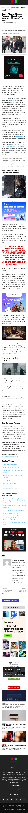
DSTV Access (7, 473)
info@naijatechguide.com (17, 789)
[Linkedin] (17, 28)
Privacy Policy (11, 805)
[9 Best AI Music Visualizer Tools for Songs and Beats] (14, 736)
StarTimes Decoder (9, 486)
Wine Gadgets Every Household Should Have (7, 591)
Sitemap (11, 806)
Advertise (5, 805)
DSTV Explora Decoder (10, 489)
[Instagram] (14, 582)
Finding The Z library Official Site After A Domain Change (14, 725)
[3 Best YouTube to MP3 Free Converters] (14, 695)
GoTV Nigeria (7, 480)
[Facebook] (3, 28)
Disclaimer (5, 806)
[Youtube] (21, 582)
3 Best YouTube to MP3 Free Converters (13, 704)
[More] (21, 28)
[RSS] (16, 799)
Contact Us (22, 806)
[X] (6, 28)
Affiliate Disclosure (20, 805)
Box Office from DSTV (10, 464)
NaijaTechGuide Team (8, 24)
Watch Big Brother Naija (11, 467)
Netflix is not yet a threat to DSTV (13, 470)
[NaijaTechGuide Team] (7, 571)
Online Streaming (9, 555)
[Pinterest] (10, 28)
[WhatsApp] (13, 28)
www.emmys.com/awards (10, 456)
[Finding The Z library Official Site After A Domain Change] (14, 715)
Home (3, 7)
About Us (17, 806)
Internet (8, 7)
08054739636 (16, 785)
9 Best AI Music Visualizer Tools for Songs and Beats (14, 746)
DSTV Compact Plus (9, 483)
